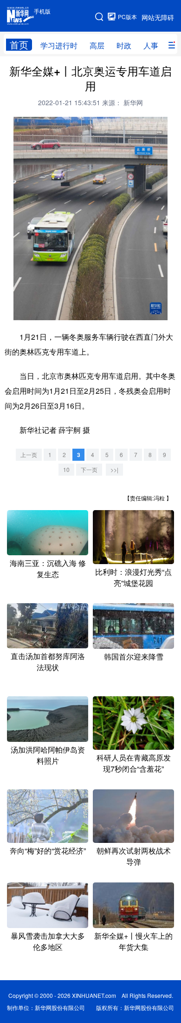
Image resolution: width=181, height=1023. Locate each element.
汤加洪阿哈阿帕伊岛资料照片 (48, 755)
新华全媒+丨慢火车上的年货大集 (133, 941)
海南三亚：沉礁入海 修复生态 (48, 568)
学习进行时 (59, 45)
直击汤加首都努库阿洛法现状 (48, 662)
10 (66, 469)
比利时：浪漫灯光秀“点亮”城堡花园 (133, 577)
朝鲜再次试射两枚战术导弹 (134, 856)
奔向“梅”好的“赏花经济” (48, 850)
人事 (150, 45)
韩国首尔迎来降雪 (133, 656)
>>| (114, 469)
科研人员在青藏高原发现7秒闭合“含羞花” (134, 763)
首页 (19, 45)
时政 (123, 45)
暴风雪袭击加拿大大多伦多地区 (48, 941)
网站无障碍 (158, 17)
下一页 (89, 469)
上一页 (28, 454)
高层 (97, 45)
